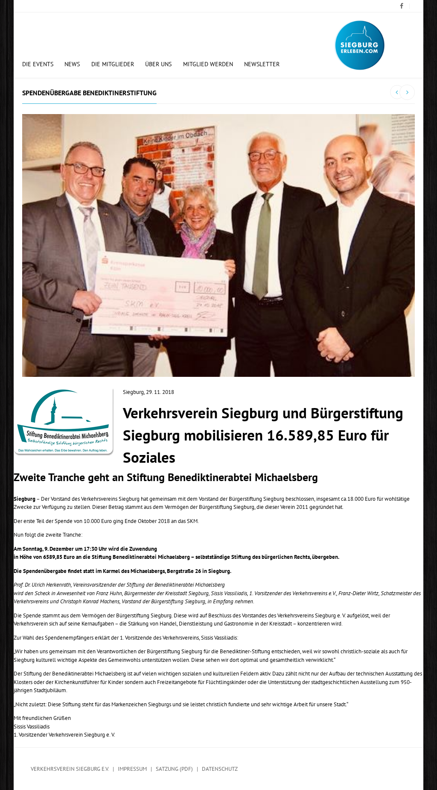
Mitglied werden (208, 64)
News (72, 64)
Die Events (37, 64)
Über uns (158, 64)
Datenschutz (220, 768)
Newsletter (262, 64)
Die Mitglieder (112, 64)
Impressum (132, 768)
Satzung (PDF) (174, 768)
